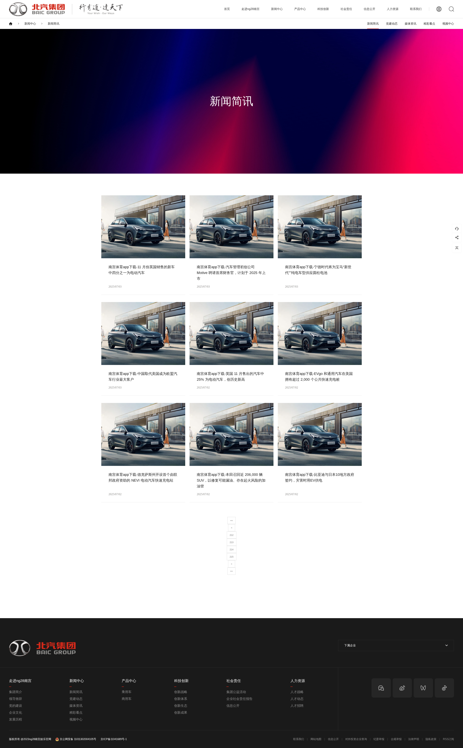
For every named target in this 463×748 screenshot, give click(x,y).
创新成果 (180, 712)
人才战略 (296, 692)
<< (231, 520)
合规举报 (396, 739)
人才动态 (296, 699)
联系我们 (416, 8)
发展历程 (15, 719)
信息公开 (232, 705)
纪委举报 (378, 739)
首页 (227, 8)
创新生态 (180, 705)
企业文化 (15, 712)
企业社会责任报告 (239, 699)
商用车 (126, 699)
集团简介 (15, 692)
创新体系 (180, 699)
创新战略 (180, 692)
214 (231, 549)
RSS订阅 (448, 739)
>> (231, 571)
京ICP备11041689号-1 (114, 739)
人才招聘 (296, 705)
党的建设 (15, 705)
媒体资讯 (410, 23)
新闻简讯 (53, 23)
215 (231, 557)
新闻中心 (30, 23)
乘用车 (126, 692)
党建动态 (392, 23)
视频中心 (448, 23)
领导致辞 (15, 699)
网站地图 (316, 739)
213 (231, 542)
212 (231, 535)
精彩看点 (429, 23)
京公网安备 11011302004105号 (78, 739)
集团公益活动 (236, 692)
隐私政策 (431, 739)
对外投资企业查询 (356, 739)
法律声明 (413, 739)
